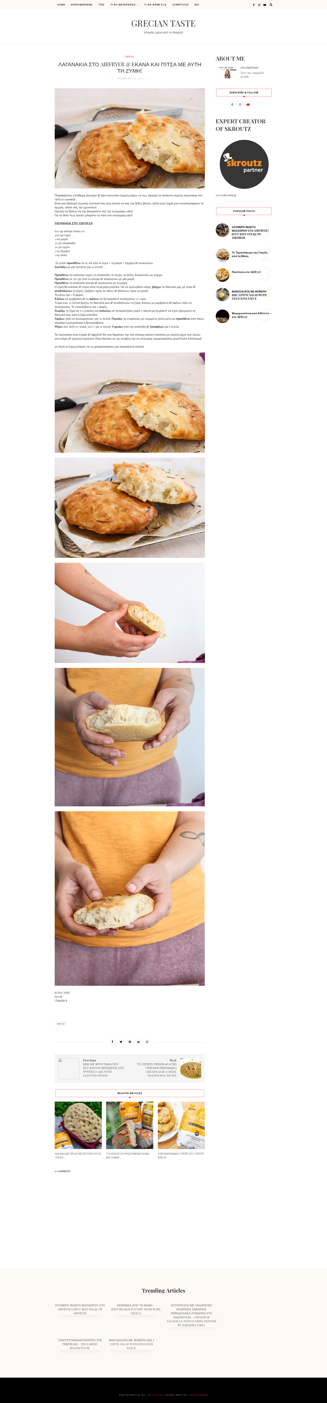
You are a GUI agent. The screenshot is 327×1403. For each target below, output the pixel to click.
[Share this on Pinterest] (130, 1042)
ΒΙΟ (197, 4)
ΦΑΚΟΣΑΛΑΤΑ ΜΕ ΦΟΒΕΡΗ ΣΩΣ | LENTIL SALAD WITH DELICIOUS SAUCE (249, 295)
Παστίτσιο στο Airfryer (246, 272)
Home (61, 4)
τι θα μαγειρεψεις (123, 4)
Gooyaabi (155, 1394)
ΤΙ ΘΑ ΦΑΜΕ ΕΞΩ (155, 4)
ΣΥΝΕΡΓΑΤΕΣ (180, 4)
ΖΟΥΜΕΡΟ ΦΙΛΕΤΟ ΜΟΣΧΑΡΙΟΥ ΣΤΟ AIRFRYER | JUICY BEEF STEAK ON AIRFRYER (250, 232)
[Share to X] (121, 1042)
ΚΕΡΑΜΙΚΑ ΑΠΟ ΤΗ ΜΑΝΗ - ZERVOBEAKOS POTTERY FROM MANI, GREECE (136, 1309)
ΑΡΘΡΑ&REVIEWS (82, 4)
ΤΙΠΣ (101, 4)
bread (129, 56)
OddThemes (198, 1394)
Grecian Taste (163, 23)
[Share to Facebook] (112, 1042)
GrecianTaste (250, 67)
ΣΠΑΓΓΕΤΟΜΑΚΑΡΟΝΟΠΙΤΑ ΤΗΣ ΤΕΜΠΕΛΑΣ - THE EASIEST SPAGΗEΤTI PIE (80, 1344)
